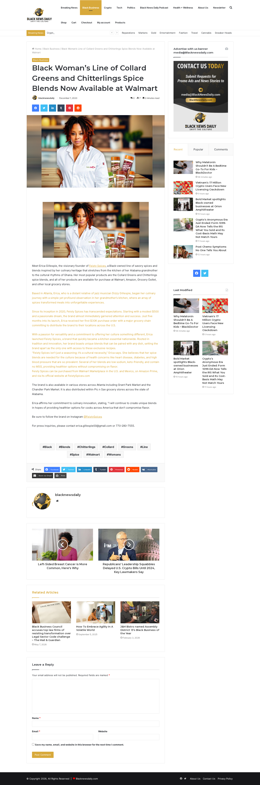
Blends (65, 447)
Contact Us (209, 778)
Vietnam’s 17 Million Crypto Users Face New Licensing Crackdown (211, 186)
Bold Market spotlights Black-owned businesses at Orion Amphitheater (211, 204)
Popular (198, 149)
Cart (73, 22)
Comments (221, 149)
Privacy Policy (225, 778)
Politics (131, 7)
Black (48, 447)
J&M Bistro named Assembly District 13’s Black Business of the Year (139, 630)
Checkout (86, 22)
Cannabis (206, 32)
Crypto (108, 7)
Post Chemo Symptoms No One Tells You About (211, 248)
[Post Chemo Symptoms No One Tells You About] (183, 251)
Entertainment (167, 32)
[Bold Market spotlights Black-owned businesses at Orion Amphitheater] (183, 204)
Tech (119, 7)
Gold (153, 32)
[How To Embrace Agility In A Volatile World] (95, 612)
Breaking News (69, 7)
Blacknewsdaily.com (87, 778)
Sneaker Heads (223, 32)
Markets (143, 32)
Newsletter (219, 7)
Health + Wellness (183, 7)
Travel (194, 32)
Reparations (128, 32)
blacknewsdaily (46, 98)
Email (36, 731)
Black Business (90, 7)
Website (102, 731)
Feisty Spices (97, 265)
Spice (75, 454)
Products (120, 22)
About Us (203, 7)
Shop (64, 22)
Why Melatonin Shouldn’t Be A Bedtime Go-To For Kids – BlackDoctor (211, 167)
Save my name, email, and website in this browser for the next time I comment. (79, 744)
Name (36, 718)
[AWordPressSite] (39, 15)
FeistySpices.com (79, 375)
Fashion (183, 32)
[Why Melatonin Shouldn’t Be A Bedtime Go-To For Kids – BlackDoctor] (183, 167)
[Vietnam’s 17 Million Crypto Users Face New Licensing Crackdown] (183, 187)
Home (37, 48)
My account (103, 22)
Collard (109, 447)
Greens (128, 447)
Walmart (94, 454)
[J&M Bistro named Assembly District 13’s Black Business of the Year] (139, 612)
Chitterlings (87, 447)
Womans (115, 454)
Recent (178, 149)
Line (145, 447)
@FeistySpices (93, 416)
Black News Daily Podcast (154, 7)
